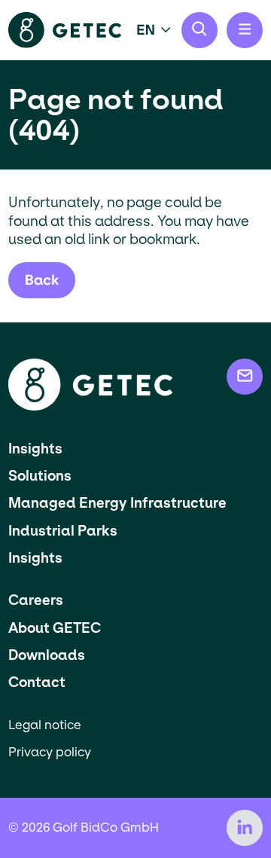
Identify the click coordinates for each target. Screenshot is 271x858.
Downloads (46, 655)
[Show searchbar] (199, 30)
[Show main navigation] (245, 30)
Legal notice (44, 725)
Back (42, 280)
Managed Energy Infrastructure (117, 503)
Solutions (40, 476)
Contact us (245, 377)
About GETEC (54, 628)
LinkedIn (245, 828)
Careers (35, 600)
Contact (36, 682)
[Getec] (90, 406)
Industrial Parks (62, 531)
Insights (35, 448)
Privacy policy (49, 752)
